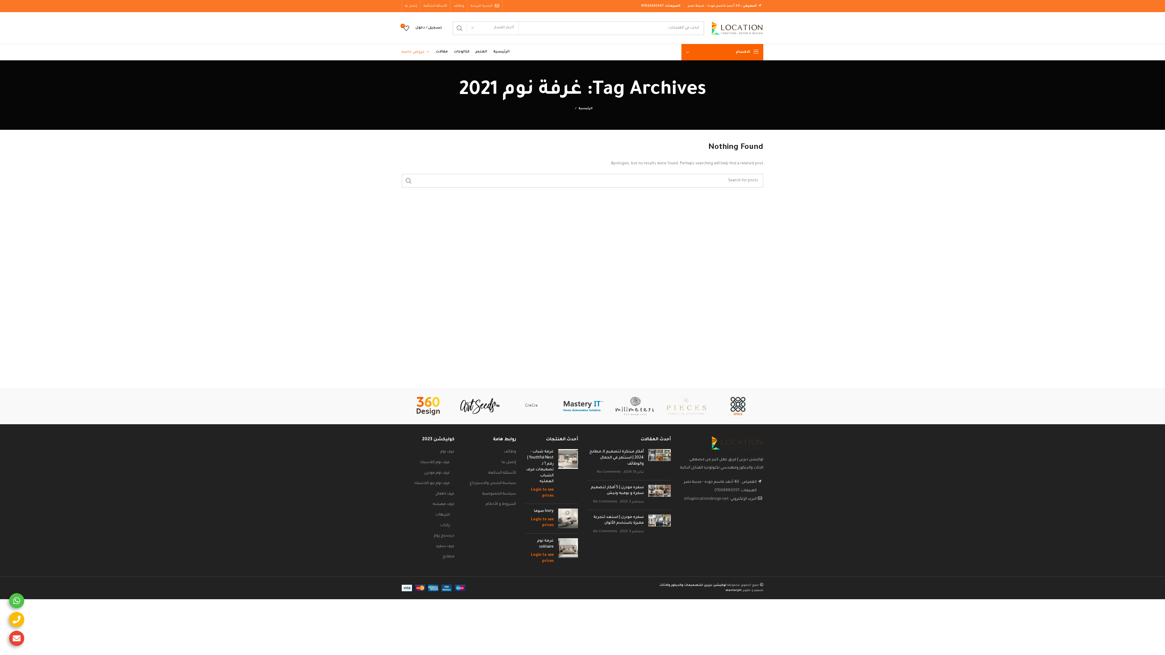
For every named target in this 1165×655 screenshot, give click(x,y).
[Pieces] (686, 405)
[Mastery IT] (583, 406)
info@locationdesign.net (706, 499)
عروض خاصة (413, 52)
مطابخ (448, 557)
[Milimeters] (634, 406)
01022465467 (652, 6)
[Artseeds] (480, 406)
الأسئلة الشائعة (502, 473)
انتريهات (442, 515)
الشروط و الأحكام (501, 504)
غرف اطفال (444, 494)
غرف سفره (445, 546)
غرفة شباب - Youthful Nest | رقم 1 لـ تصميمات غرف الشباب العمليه (540, 467)
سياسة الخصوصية (499, 494)
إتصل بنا (508, 462)
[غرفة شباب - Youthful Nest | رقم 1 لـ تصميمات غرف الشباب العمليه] (568, 474)
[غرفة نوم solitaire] (568, 551)
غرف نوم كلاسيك (435, 462)
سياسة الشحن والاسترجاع (493, 483)
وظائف (510, 452)
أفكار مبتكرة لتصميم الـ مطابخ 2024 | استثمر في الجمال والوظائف (616, 458)
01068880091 (726, 491)
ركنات (445, 525)
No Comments (609, 472)
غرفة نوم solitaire (545, 544)
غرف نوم (447, 452)
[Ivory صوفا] (568, 519)
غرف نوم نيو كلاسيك (432, 483)
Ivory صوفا (544, 511)
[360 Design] (428, 406)
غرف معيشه (443, 504)
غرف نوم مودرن (437, 473)
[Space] (738, 406)
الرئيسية (586, 108)
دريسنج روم (444, 536)
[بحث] (460, 28)
